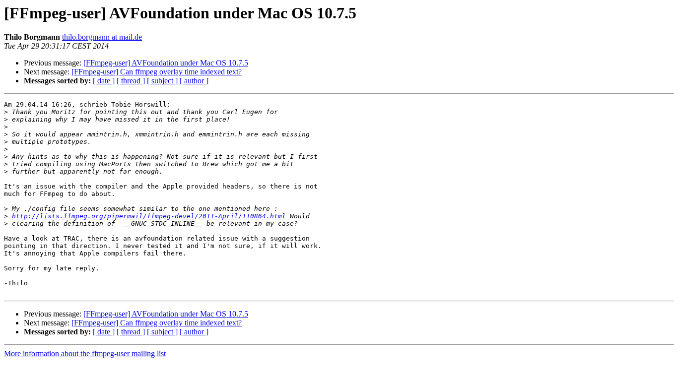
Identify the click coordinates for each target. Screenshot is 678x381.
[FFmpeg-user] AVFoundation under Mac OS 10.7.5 (165, 63)
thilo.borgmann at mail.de (102, 37)
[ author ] (194, 80)
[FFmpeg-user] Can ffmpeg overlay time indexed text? (156, 71)
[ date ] (104, 80)
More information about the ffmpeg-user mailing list (85, 353)
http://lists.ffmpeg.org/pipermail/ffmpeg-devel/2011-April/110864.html (149, 216)
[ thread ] (131, 80)
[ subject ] (162, 80)
